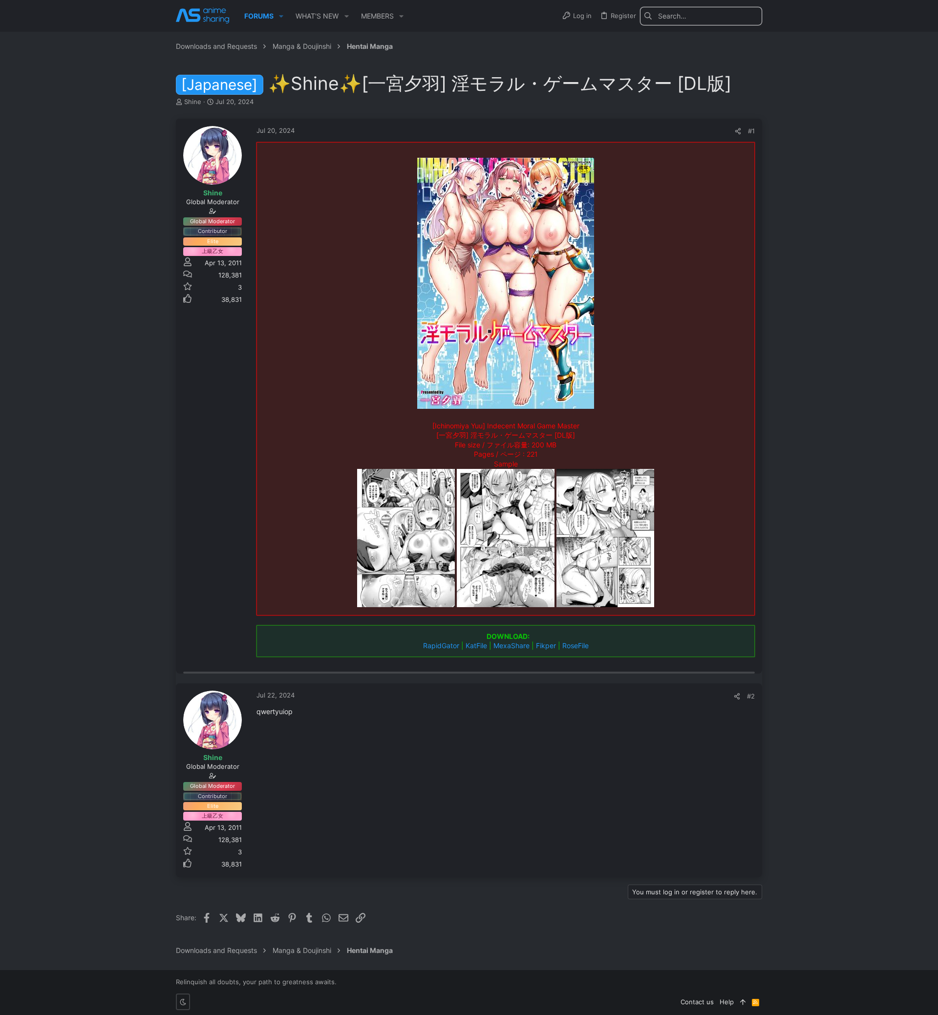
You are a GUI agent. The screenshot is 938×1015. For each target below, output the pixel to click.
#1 (751, 131)
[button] (281, 16)
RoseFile (575, 645)
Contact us (697, 1002)
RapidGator (441, 645)
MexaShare (511, 645)
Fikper (546, 645)
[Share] (738, 131)
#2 (751, 696)
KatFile (476, 645)
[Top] (743, 1001)
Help (727, 1002)
